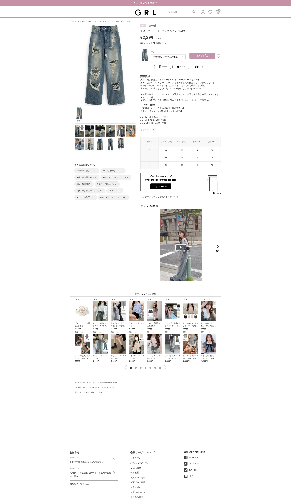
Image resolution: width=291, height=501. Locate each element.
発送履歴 (134, 472)
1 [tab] (131, 368)
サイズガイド (146, 130)
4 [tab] (145, 368)
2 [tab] (136, 368)
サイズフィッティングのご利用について (159, 197)
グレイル (73, 21)
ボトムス (83, 21)
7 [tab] (160, 368)
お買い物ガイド (137, 492)
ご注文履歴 (135, 467)
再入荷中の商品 (137, 477)
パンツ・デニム (95, 21)
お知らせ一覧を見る (79, 484)
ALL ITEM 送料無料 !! (145, 2)
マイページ (135, 457)
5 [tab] (150, 368)
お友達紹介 (135, 487)
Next (165, 367)
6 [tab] (155, 368)
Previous (125, 367)
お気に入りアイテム (139, 462)
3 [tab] (141, 368)
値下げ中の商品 (137, 482)
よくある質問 (136, 497)
